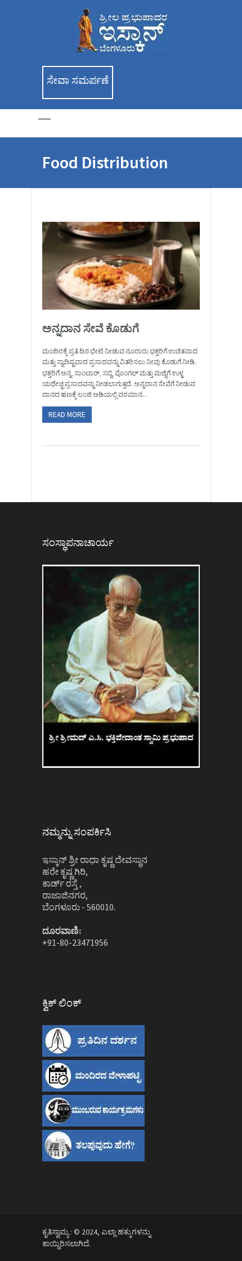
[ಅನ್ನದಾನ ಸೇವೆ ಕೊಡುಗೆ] (121, 266)
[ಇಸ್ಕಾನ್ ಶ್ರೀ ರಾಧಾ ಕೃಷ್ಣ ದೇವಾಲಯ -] (121, 49)
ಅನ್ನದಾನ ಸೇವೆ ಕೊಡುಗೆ (90, 328)
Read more (67, 414)
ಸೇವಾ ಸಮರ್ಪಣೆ (78, 80)
